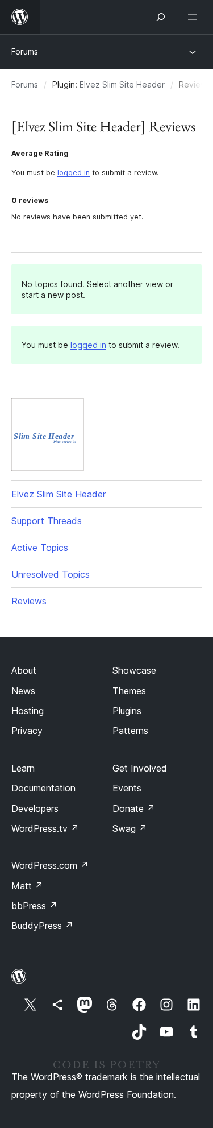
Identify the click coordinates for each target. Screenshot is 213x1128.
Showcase (134, 670)
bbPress (34, 905)
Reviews (29, 601)
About (23, 670)
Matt (27, 885)
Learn (23, 768)
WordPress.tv (45, 828)
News (23, 690)
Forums (24, 51)
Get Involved (139, 768)
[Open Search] (161, 17)
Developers (35, 808)
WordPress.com (50, 865)
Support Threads (46, 520)
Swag (129, 828)
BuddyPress (42, 925)
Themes (129, 690)
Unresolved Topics (50, 574)
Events (126, 788)
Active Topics (39, 547)
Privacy (27, 730)
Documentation (43, 788)
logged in (73, 172)
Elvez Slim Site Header (122, 84)
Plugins (126, 710)
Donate (133, 808)
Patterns (130, 730)
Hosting (27, 710)
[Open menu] (195, 17)
